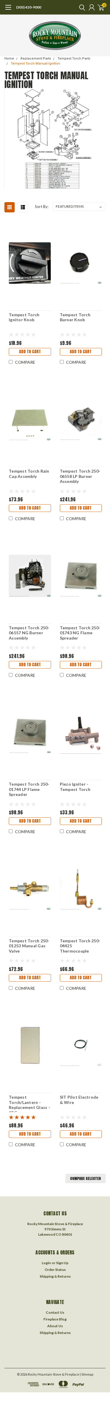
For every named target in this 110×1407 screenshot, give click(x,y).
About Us (55, 1326)
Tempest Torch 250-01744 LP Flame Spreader (29, 789)
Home (9, 58)
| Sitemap (86, 1374)
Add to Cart (30, 352)
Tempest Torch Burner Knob (75, 317)
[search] (81, 7)
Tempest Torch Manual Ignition (35, 63)
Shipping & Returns (55, 1276)
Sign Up (62, 1263)
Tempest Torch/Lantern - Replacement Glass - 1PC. (29, 1103)
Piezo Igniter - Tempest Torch (75, 787)
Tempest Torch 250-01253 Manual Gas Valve (29, 945)
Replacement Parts (36, 58)
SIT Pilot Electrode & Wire (79, 1100)
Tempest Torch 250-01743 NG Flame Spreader (80, 632)
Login (46, 1263)
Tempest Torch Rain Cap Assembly (29, 474)
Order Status (55, 1269)
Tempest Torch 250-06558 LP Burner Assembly (80, 476)
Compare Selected (85, 1178)
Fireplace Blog (55, 1319)
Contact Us (55, 1312)
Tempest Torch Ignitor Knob (24, 317)
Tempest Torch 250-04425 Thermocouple (80, 945)
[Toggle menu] (8, 10)
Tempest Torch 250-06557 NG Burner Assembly (29, 632)
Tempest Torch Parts (73, 58)
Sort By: (41, 206)
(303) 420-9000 (28, 7)
